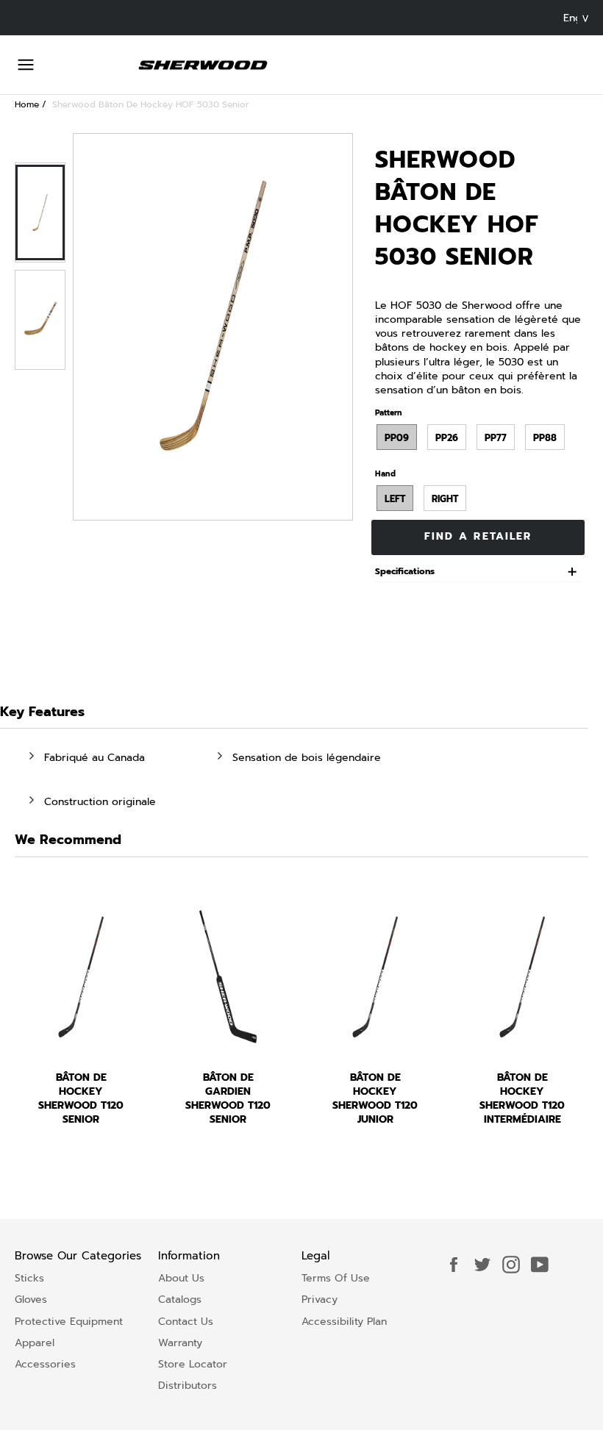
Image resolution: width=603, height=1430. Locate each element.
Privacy (320, 1299)
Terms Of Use (336, 1278)
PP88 (545, 438)
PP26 (446, 438)
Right (445, 499)
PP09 (397, 438)
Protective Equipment (69, 1321)
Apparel (34, 1343)
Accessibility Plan (344, 1321)
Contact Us (185, 1321)
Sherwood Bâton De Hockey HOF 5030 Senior (150, 104)
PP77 (496, 438)
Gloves (31, 1299)
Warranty (180, 1343)
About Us (181, 1278)
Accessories (45, 1364)
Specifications (405, 571)
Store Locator (192, 1364)
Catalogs (179, 1299)
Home (27, 104)
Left (395, 499)
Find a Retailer (478, 536)
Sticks (29, 1278)
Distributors (187, 1385)
